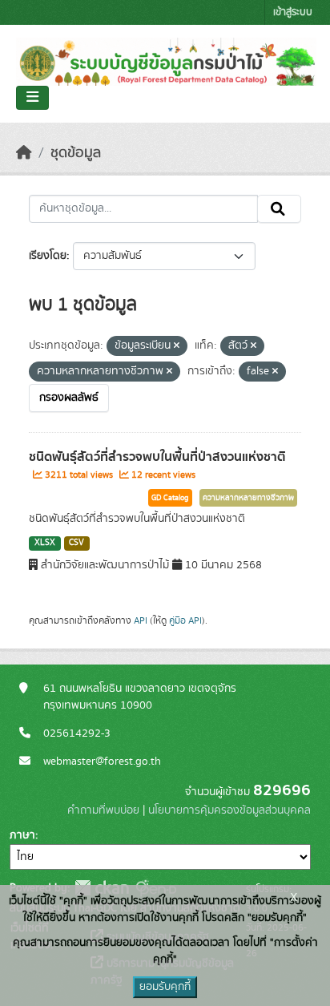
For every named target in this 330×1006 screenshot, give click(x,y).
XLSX (44, 542)
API (140, 620)
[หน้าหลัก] (24, 153)
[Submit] (279, 209)
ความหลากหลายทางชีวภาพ (248, 497)
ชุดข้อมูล (75, 153)
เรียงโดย (47, 256)
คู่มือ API (185, 620)
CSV (76, 542)
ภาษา (22, 835)
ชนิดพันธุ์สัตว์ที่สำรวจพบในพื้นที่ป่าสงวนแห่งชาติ (157, 456)
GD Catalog (170, 497)
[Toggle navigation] (32, 98)
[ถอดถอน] (176, 346)
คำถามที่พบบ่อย (103, 810)
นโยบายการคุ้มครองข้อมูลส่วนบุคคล (229, 810)
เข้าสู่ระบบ (292, 12)
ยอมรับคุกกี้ (165, 987)
